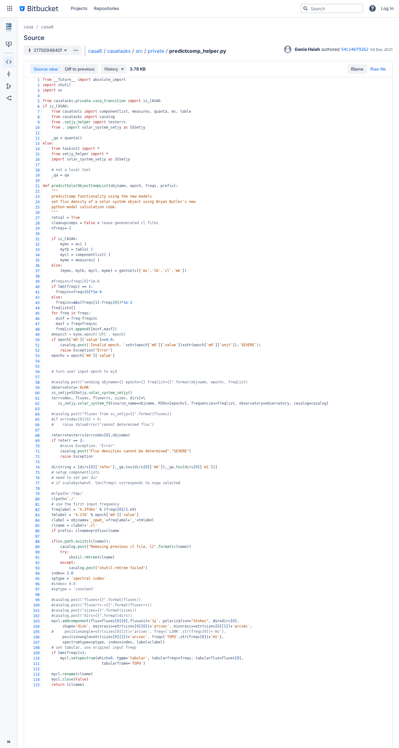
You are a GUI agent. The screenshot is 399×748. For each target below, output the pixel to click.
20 (37, 181)
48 (37, 329)
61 (37, 398)
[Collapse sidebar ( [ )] (8, 741)
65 (37, 419)
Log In (387, 8)
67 (37, 430)
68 (37, 435)
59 (37, 388)
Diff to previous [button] (79, 68)
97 (37, 589)
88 (37, 541)
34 (37, 255)
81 (37, 504)
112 (36, 669)
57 (37, 377)
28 (37, 223)
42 (37, 297)
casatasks (119, 51)
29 (37, 228)
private (156, 51)
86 (37, 531)
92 (37, 563)
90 (37, 552)
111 (36, 664)
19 (37, 175)
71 (37, 451)
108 (36, 648)
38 (37, 276)
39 (37, 281)
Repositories (106, 8)
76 (37, 478)
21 (37, 186)
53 (37, 356)
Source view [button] (46, 68)
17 (37, 165)
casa (28, 26)
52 (37, 350)
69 (37, 441)
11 (37, 133)
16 (37, 159)
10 (37, 127)
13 (37, 143)
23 (37, 196)
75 (37, 472)
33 (37, 250)
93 (37, 568)
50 (37, 340)
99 (37, 600)
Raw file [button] (378, 68)
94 (37, 573)
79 (37, 494)
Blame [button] (357, 68)
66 (37, 425)
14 (37, 149)
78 (37, 488)
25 (37, 207)
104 (36, 626)
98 (37, 595)
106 (36, 637)
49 (37, 334)
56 (37, 372)
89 (37, 547)
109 (36, 653)
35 (37, 260)
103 (36, 621)
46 (37, 319)
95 (37, 579)
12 (37, 138)
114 (36, 679)
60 (37, 393)
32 (37, 244)
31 (37, 239)
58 (37, 382)
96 (37, 584)
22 (37, 191)
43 (37, 303)
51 (37, 345)
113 (36, 674)
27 (37, 218)
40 (37, 287)
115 (36, 685)
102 (36, 616)
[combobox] (332, 8)
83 (37, 515)
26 (37, 212)
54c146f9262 (354, 49)
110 (36, 658)
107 (36, 642)
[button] (9, 8)
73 (37, 462)
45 (37, 313)
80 (37, 499)
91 (37, 557)
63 (37, 409)
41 (37, 292)
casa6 (47, 26)
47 (37, 324)
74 (37, 467)
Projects (79, 8)
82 (37, 510)
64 (37, 414)
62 (37, 403)
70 (37, 446)
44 (37, 308)
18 (37, 170)
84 (37, 520)
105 (36, 632)
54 (37, 361)
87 (37, 536)
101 (36, 610)
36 (37, 265)
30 (37, 234)
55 (37, 366)
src (139, 51)
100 (36, 605)
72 (37, 457)
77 (37, 483)
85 (37, 526)
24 (37, 202)
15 (37, 154)
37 (37, 271)
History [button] (111, 68)
